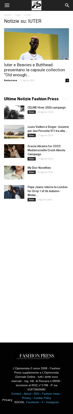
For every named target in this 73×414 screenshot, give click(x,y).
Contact (16, 393)
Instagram (52, 402)
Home (7, 15)
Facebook (32, 402)
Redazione (10, 80)
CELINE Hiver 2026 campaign (47, 107)
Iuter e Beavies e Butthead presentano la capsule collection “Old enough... (34, 69)
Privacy (26, 398)
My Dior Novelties (39, 167)
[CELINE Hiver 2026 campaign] (14, 112)
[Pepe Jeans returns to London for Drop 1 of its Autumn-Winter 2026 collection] (14, 192)
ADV (36, 393)
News (31, 112)
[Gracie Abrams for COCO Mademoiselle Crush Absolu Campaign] (14, 151)
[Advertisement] (34, 268)
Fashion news (51, 393)
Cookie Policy (42, 398)
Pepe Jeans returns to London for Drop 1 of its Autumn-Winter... (48, 191)
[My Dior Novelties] (14, 173)
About (27, 393)
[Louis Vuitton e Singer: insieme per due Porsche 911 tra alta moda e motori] (14, 132)
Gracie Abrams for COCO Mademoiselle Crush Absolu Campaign (46, 150)
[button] (67, 5)
